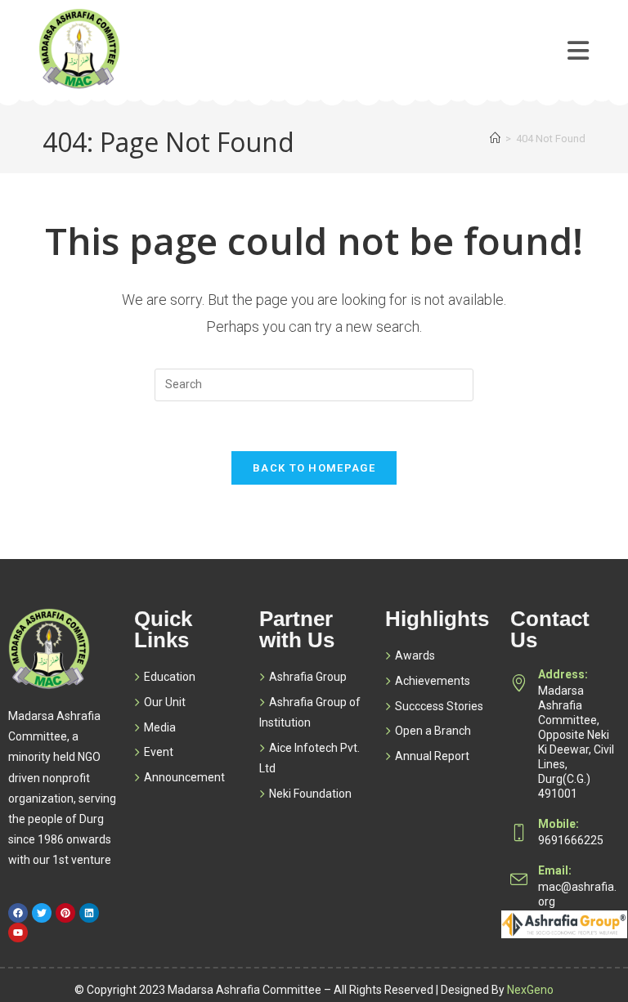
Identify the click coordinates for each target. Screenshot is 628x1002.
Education (169, 676)
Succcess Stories (439, 706)
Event (158, 751)
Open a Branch (433, 730)
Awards (415, 655)
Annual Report (432, 756)
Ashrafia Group (308, 676)
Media (160, 727)
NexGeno (530, 989)
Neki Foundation (310, 793)
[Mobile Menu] (578, 38)
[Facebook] (18, 913)
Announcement (184, 777)
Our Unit (165, 702)
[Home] (495, 138)
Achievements (432, 680)
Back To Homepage (314, 468)
